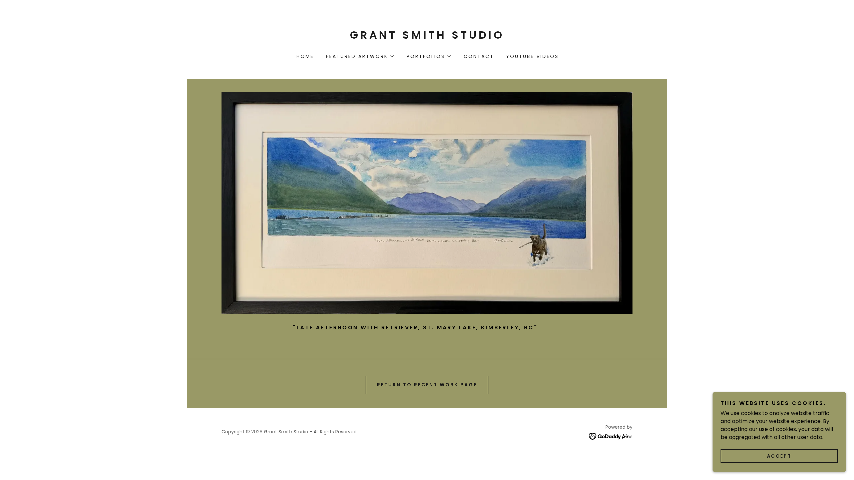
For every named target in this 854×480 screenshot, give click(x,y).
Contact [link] (479, 56)
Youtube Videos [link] (532, 56)
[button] (360, 56)
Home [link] (305, 56)
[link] (427, 37)
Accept (779, 456)
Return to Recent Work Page (427, 384)
